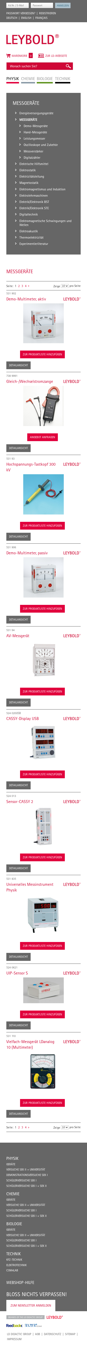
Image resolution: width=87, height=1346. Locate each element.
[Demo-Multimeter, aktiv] (43, 323)
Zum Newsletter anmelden (31, 1305)
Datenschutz (52, 1334)
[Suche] (68, 66)
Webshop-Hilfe (20, 1282)
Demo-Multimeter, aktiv (26, 298)
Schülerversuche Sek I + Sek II (26, 1185)
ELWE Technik (33, 1325)
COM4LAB (12, 1270)
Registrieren (47, 13)
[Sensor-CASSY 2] (43, 826)
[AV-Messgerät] (43, 660)
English (26, 17)
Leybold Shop (55, 1317)
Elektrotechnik (16, 1265)
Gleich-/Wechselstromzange (29, 381)
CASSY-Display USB (22, 718)
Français (41, 17)
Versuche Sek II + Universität (25, 1169)
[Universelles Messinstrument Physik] (43, 914)
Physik (12, 1158)
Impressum (14, 1339)
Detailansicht (18, 365)
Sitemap (70, 1334)
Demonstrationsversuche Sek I (27, 1175)
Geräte (10, 1164)
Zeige (56, 286)
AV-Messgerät (17, 635)
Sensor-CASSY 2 (19, 801)
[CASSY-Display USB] (43, 743)
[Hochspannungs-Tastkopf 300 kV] (43, 494)
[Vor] (28, 286)
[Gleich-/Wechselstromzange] (43, 406)
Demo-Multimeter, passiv (27, 552)
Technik (13, 1253)
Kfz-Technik (14, 1259)
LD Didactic (25, 1317)
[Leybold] (32, 24)
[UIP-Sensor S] (43, 990)
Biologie (14, 1223)
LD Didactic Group (19, 1334)
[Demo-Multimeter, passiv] (43, 577)
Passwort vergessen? (20, 13)
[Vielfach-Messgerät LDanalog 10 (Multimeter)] (43, 1072)
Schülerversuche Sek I (21, 1180)
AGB (37, 1334)
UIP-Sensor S (17, 973)
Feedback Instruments (14, 1325)
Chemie (12, 1193)
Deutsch (11, 17)
